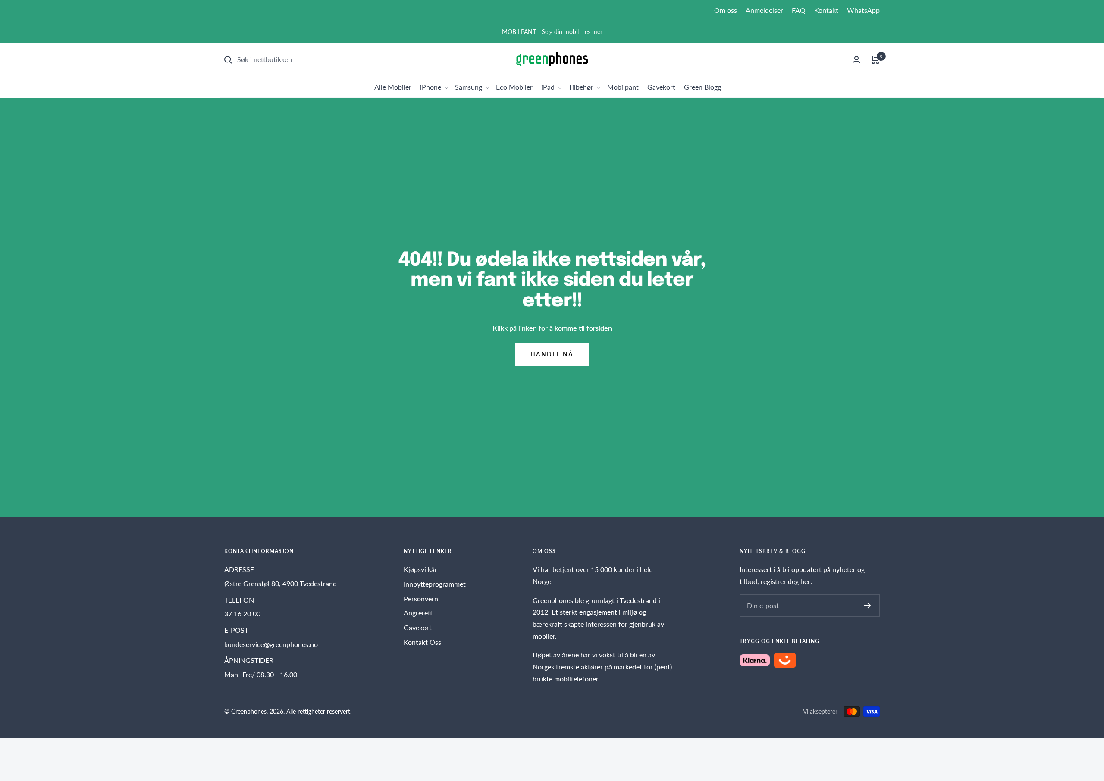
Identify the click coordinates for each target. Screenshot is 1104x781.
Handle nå (552, 354)
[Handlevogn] (875, 60)
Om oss (725, 10)
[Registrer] (867, 606)
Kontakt (826, 10)
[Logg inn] (856, 59)
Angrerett (418, 613)
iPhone (430, 87)
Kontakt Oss (422, 642)
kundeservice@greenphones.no (271, 644)
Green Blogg (702, 87)
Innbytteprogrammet (435, 584)
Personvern (421, 598)
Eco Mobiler (514, 87)
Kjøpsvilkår (420, 569)
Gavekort (661, 87)
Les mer (592, 31)
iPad (548, 87)
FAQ (799, 10)
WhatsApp (863, 10)
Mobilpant (623, 87)
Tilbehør (580, 87)
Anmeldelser (764, 10)
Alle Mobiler (392, 87)
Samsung (468, 87)
